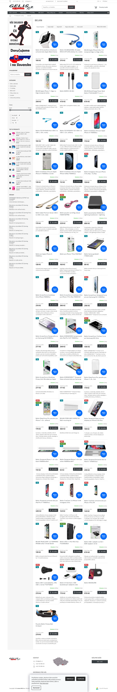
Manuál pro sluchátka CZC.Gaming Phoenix (18, 264)
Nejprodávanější (69, 27)
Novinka (15, 120)
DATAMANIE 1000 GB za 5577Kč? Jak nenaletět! (19, 198)
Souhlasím (81, 679)
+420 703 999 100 (40, 664)
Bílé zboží (12, 91)
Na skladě (16, 115)
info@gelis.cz (39, 661)
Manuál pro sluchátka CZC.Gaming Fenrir (18, 227)
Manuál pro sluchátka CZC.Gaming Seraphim (18, 241)
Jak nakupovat (50, 1)
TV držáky (12, 88)
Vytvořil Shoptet (103, 688)
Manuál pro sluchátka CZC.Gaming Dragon (18, 234)
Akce (14, 118)
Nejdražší (59, 27)
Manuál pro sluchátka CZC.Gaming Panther (18, 206)
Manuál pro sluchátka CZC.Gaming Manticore (18, 219)
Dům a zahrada (14, 84)
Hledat (71, 7)
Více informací (44, 683)
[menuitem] (13, 12)
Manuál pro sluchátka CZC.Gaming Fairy (20, 212)
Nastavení (36, 688)
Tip (14, 123)
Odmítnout (70, 679)
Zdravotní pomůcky (15, 98)
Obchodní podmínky (62, 1)
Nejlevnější (50, 27)
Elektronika (13, 86)
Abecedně (80, 27)
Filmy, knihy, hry (14, 93)
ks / (100, 661)
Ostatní (12, 95)
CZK (98, 1)
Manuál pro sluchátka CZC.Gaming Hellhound (18, 249)
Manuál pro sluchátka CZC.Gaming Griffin (18, 256)
